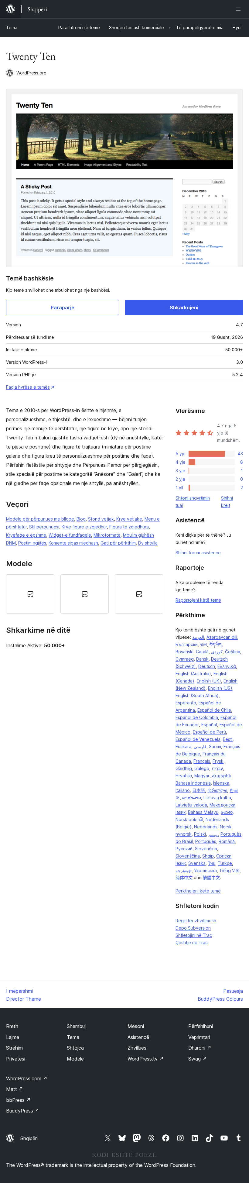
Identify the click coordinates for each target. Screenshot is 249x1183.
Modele (75, 1059)
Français (201, 761)
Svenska (197, 863)
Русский (184, 848)
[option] (30, 594)
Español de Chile (214, 710)
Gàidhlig (184, 768)
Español (209, 724)
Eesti (228, 739)
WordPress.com (26, 1078)
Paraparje (62, 307)
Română (227, 841)
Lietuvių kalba (217, 797)
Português (205, 841)
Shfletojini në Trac (194, 935)
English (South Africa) (197, 695)
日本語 (198, 790)
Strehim (14, 1048)
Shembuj (76, 1026)
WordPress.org (31, 72)
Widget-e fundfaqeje (70, 535)
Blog (81, 518)
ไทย (211, 863)
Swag (197, 1059)
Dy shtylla (148, 542)
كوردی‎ (217, 651)
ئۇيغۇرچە (184, 870)
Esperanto (186, 702)
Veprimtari (199, 1037)
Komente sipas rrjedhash (73, 542)
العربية (198, 637)
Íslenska (221, 783)
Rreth (12, 1026)
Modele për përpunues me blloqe (40, 518)
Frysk (218, 761)
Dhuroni (199, 1048)
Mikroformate (107, 535)
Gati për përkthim (118, 542)
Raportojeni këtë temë (198, 600)
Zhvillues (137, 1048)
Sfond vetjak (101, 518)
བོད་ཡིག (216, 644)
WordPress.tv (146, 1059)
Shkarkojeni (184, 307)
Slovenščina (188, 855)
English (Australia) (193, 673)
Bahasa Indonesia (193, 783)
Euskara (183, 746)
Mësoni (136, 1026)
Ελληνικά (226, 666)
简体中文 (184, 877)
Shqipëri (29, 1138)
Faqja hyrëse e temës (28, 387)
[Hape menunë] (239, 9)
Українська (205, 870)
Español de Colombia (197, 717)
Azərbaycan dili (221, 637)
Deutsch (206, 666)
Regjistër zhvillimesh (196, 920)
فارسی (200, 746)
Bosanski (184, 651)
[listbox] (84, 594)
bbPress (18, 1100)
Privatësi (15, 1059)
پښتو (213, 834)
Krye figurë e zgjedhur (84, 526)
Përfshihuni (200, 1026)
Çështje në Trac (192, 942)
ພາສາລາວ (191, 797)
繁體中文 (211, 877)
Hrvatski (184, 775)
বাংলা (203, 644)
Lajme (12, 1037)
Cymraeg (185, 659)
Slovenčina (206, 848)
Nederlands (205, 826)
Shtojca (75, 1048)
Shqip (208, 855)
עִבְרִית (217, 768)
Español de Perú (209, 731)
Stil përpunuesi (44, 526)
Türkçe (225, 863)
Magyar (202, 775)
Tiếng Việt (229, 870)
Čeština (232, 651)
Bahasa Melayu (203, 812)
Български (187, 644)
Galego (201, 768)
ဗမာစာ (227, 812)
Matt (14, 1089)
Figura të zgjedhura (129, 526)
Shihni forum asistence (198, 552)
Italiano (183, 790)
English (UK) (209, 680)
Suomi (215, 746)
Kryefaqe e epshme (26, 535)
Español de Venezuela (198, 739)
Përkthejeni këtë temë (198, 890)
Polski (200, 834)
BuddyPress (22, 1111)
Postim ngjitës (32, 542)
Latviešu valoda (191, 804)
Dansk (202, 659)
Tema (11, 27)
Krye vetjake (129, 518)
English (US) (220, 688)
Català (202, 651)
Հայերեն (221, 775)
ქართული (217, 790)
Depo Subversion (193, 927)
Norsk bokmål (189, 819)
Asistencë (138, 1037)
